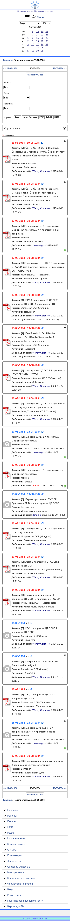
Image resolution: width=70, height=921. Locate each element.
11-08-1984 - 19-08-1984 (26, 142)
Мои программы (16, 872)
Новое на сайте (16, 838)
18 (37, 47)
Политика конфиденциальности (25, 900)
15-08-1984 (18, 623)
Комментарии (14, 855)
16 (37, 41)
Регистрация (14, 895)
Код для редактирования (21, 878)
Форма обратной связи (20, 883)
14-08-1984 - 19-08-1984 (26, 590)
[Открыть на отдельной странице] (42, 143)
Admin (35, 485)
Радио (10, 832)
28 (47, 34)
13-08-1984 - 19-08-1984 (26, 183)
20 (42, 31)
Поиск (40, 17)
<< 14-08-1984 (10, 68)
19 (37, 51)
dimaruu (36, 515)
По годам (12, 810)
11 (32, 47)
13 (37, 31)
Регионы (12, 815)
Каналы (11, 821)
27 (47, 31)
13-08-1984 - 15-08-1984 (26, 431)
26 (42, 51)
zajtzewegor (38, 245)
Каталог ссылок (16, 844)
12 (32, 51)
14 (37, 34)
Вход (10, 889)
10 (32, 44)
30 (47, 41)
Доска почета (14, 861)
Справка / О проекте (18, 866)
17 (37, 44)
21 (42, 34)
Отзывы (11, 849)
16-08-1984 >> (60, 68)
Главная (7, 60)
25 (42, 47)
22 (42, 38)
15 (37, 38)
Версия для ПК (15, 906)
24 (42, 44)
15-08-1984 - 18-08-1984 (26, 722)
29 (47, 38)
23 (42, 41)
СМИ (10, 827)
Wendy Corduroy (41, 171)
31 (47, 44)
